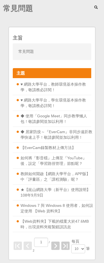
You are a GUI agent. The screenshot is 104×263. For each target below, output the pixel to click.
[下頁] (55, 246)
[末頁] (65, 246)
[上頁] (28, 246)
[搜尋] (96, 7)
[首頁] (18, 246)
